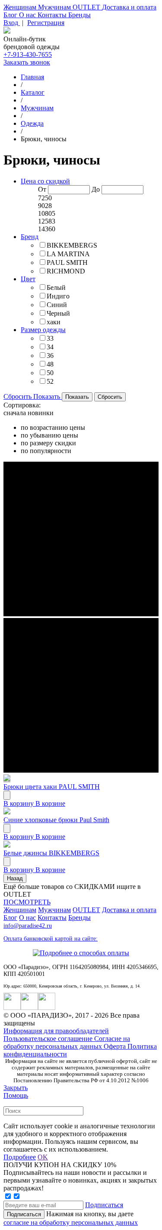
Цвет (28, 279)
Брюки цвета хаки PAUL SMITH (51, 786)
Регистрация (45, 22)
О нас (28, 15)
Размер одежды (43, 329)
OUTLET (87, 7)
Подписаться (104, 1204)
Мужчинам (55, 7)
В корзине (50, 803)
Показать (47, 396)
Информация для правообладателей (56, 1030)
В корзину (19, 803)
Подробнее (19, 1157)
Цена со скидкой (45, 181)
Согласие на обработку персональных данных (66, 1042)
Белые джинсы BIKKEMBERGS (51, 853)
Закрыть (15, 1087)
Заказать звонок (26, 62)
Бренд (29, 236)
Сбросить (18, 396)
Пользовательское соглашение (48, 1038)
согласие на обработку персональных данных (70, 1222)
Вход (11, 22)
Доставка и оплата (129, 7)
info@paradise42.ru (27, 925)
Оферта (115, 1046)
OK (43, 1157)
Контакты (53, 15)
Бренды (79, 15)
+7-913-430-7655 (27, 54)
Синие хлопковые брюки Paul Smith (56, 819)
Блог (11, 15)
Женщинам (20, 7)
